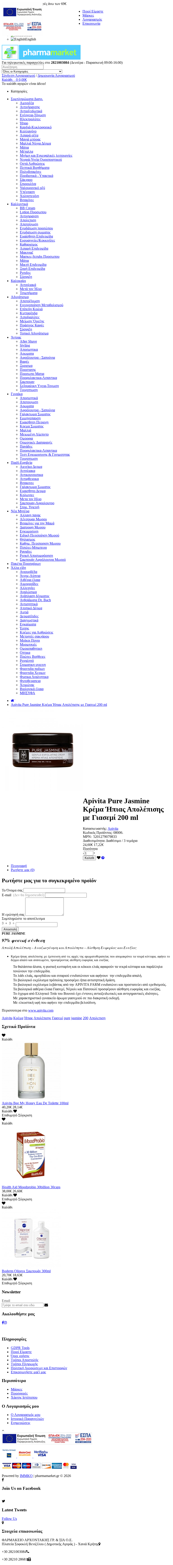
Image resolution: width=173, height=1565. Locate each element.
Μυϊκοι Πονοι (30, 640)
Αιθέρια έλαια (30, 580)
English (30, 39)
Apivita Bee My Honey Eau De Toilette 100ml (35, 1103)
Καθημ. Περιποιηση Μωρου (40, 543)
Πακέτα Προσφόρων (26, 564)
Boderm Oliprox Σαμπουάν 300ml (26, 1271)
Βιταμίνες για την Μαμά (37, 523)
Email (6, 1301)
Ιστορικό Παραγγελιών (27, 1419)
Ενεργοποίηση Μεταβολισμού (41, 305)
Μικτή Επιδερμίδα (33, 264)
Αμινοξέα (27, 103)
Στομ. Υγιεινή (29, 507)
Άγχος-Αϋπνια (30, 576)
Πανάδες (26, 446)
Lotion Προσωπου (33, 212)
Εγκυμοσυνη (29, 531)
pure (67, 1018)
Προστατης (28, 370)
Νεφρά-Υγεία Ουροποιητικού (41, 159)
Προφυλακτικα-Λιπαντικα (38, 378)
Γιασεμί (57, 1018)
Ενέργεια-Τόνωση (33, 115)
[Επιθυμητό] (98, 858)
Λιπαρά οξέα (29, 135)
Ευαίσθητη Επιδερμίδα (36, 236)
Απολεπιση (28, 220)
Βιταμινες (27, 483)
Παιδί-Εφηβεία (21, 462)
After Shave (28, 341)
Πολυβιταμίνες (30, 172)
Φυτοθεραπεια (30, 681)
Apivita (113, 828)
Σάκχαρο (26, 180)
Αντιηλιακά (28, 285)
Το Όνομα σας (12, 890)
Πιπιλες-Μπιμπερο (33, 547)
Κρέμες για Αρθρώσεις (36, 632)
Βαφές (24, 361)
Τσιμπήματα (28, 293)
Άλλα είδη (18, 568)
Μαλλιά (25, 430)
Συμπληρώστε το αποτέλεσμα (23, 918)
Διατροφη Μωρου (33, 527)
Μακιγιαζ (26, 252)
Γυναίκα (17, 394)
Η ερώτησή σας (13, 914)
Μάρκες (88, 15)
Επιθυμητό (9, 1115)
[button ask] (103, 858)
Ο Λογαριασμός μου (25, 1415)
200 (85, 1018)
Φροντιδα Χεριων (33, 673)
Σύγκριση (25, 1115)
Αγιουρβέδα (28, 572)
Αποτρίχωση (29, 224)
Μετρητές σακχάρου (34, 636)
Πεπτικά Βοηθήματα (34, 167)
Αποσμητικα (29, 349)
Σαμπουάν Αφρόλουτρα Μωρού (43, 559)
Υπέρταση (27, 192)
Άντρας (16, 337)
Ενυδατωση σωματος (35, 232)
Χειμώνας (27, 685)
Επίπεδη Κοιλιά (31, 309)
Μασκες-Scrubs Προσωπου (39, 256)
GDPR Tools (20, 1348)
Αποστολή (10, 929)
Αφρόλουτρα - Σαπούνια (37, 357)
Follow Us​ (9, 1519)
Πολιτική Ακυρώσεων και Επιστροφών (39, 1368)
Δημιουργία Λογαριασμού (56, 75)
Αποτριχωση (29, 402)
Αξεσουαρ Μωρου (33, 519)
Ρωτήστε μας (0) (22, 870)
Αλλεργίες (27, 588)
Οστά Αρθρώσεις (32, 163)
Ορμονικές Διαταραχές (36, 442)
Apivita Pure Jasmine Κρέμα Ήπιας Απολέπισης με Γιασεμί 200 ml (59, 705)
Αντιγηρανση (29, 216)
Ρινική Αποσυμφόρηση (36, 555)
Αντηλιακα (27, 471)
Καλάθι (89, 858)
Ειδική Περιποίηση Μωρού (39, 535)
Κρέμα (18, 1018)
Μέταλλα (26, 151)
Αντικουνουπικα (31, 475)
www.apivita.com (40, 1010)
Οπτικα (25, 652)
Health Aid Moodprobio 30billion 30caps (31, 1187)
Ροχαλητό (27, 661)
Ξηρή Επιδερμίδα (32, 269)
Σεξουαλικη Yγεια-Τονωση (39, 386)
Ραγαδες (26, 551)
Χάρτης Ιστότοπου (24, 1397)
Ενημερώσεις (20, 1423)
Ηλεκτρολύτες (30, 119)
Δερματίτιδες (29, 616)
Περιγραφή (19, 866)
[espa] (22, 35)
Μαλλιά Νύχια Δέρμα (35, 143)
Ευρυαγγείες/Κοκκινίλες (37, 240)
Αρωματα (27, 353)
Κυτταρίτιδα (28, 313)
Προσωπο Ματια (32, 374)
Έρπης (24, 628)
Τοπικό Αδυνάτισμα (34, 333)
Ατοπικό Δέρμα (31, 608)
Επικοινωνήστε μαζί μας (28, 1372)
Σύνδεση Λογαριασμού (18, 75)
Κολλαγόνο (28, 131)
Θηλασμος (27, 539)
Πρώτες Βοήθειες (32, 656)
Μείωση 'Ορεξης (32, 321)
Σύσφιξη (26, 277)
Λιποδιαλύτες (29, 317)
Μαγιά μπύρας (30, 139)
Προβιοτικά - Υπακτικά (36, 176)
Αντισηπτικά (29, 604)
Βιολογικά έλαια (31, 689)
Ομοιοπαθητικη (31, 648)
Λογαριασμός (92, 19)
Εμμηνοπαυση (30, 418)
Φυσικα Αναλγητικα (34, 677)
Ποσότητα (90, 849)
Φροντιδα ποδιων (32, 669)
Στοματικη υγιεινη (33, 665)
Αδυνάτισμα (20, 297)
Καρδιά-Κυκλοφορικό (36, 127)
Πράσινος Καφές (32, 325)
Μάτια (24, 147)
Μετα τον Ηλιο (30, 499)
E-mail (23, 895)
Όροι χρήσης (20, 1356)
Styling (25, 345)
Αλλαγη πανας (30, 515)
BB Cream (27, 208)
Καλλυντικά (19, 204)
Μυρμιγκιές (28, 644)
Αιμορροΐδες (29, 584)
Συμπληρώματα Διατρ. (27, 99)
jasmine (76, 1018)
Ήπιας (28, 1018)
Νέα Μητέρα (20, 511)
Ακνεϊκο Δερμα (31, 467)
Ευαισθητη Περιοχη (34, 422)
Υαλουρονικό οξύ (32, 188)
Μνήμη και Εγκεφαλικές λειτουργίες (46, 155)
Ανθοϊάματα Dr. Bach (35, 600)
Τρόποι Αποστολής (24, 1360)
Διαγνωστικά (29, 620)
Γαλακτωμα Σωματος (35, 414)
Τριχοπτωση (29, 390)
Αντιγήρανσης (30, 107)
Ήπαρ (24, 123)
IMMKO (26, 1476)
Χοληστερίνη (29, 196)
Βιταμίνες (27, 200)
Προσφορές (19, 1393)
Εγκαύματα (28, 624)
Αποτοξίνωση (30, 301)
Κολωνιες (27, 495)
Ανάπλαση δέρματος (34, 596)
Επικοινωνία (91, 23)
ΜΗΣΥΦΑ (27, 693)
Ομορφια (26, 438)
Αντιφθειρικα (29, 479)
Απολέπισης (42, 1018)
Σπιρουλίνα (28, 184)
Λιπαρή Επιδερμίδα (34, 248)
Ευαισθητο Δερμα (33, 491)
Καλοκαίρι (18, 281)
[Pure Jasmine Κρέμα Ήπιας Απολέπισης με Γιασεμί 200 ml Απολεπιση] (42, 790)
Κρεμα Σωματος (31, 426)
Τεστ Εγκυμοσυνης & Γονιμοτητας (45, 454)
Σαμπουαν (27, 382)
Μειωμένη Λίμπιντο (34, 434)
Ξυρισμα (26, 366)
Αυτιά (24, 612)
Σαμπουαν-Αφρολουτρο (37, 503)
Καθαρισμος (29, 244)
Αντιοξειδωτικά (31, 111)
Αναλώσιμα (28, 592)
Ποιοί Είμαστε (92, 11)
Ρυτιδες (25, 273)
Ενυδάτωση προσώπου (36, 228)
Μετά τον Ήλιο (31, 289)
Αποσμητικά (29, 398)
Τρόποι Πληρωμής (24, 1364)
